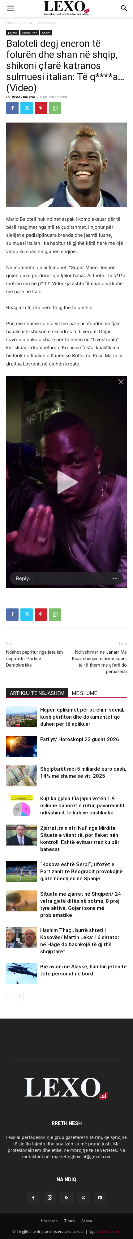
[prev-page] (10, 996)
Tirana (69, 1220)
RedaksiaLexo (23, 97)
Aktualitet (47, 23)
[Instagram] (50, 1198)
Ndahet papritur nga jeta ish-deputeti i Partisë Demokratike (35, 658)
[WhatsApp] (55, 108)
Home (11, 23)
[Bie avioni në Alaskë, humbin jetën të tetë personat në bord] (21, 973)
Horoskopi (49, 1220)
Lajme (28, 23)
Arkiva (86, 1220)
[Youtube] (100, 1198)
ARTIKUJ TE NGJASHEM (37, 693)
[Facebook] (12, 108)
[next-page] (20, 996)
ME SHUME (84, 693)
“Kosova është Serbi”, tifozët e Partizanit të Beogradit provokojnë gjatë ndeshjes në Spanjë (81, 871)
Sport (46, 32)
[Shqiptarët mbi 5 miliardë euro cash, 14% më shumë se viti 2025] (21, 776)
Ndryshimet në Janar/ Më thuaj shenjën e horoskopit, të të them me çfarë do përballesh (99, 661)
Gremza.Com (108, 1231)
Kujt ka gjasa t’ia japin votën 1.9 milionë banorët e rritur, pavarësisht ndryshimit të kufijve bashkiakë (82, 805)
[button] (10, 8)
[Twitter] (26, 108)
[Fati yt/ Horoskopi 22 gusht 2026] (21, 746)
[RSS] (66, 1198)
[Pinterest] (41, 108)
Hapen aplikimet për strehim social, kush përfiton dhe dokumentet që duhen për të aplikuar (82, 717)
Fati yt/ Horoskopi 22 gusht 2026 (79, 739)
